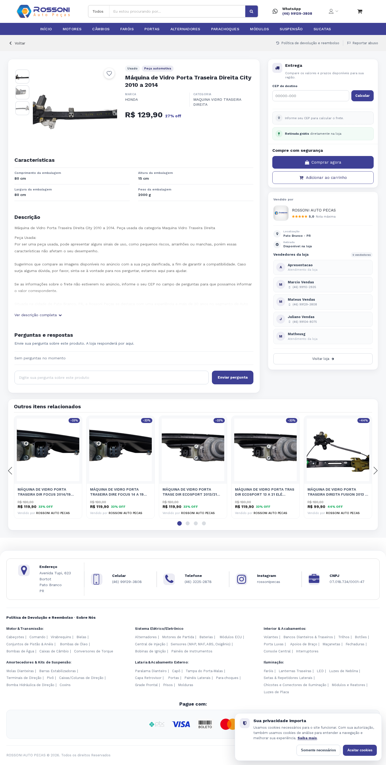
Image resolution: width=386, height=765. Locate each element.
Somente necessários (318, 750)
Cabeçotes (15, 637)
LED (320, 671)
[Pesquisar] (251, 11)
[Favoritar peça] (109, 73)
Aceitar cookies (359, 750)
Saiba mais (307, 738)
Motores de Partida (178, 637)
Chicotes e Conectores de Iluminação (295, 685)
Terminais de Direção (23, 678)
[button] (179, 523)
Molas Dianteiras (20, 671)
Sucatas (322, 29)
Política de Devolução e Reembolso (39, 617)
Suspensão (291, 29)
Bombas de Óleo (74, 644)
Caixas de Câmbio (54, 651)
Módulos (259, 29)
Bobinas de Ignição (150, 651)
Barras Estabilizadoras (57, 671)
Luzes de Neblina (343, 671)
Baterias (206, 637)
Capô (176, 671)
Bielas (81, 637)
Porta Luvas (274, 644)
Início (46, 29)
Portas (152, 29)
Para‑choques (227, 678)
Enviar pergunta (233, 377)
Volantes (271, 637)
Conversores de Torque (93, 651)
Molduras (185, 685)
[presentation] (10, 470)
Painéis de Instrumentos (191, 651)
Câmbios (100, 29)
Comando (37, 637)
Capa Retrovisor (148, 678)
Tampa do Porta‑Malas (204, 671)
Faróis (127, 29)
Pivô (50, 678)
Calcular (362, 96)
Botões (361, 637)
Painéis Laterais (197, 678)
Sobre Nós (86, 617)
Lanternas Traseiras (295, 671)
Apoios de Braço (303, 644)
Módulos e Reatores (348, 685)
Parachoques (225, 29)
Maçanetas (331, 644)
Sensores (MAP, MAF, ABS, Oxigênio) (201, 644)
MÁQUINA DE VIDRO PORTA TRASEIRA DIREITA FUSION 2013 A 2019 (337, 492)
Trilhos (344, 637)
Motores (72, 29)
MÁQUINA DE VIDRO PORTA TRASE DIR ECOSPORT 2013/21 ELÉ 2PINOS (190, 492)
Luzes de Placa (276, 692)
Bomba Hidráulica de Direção (30, 685)
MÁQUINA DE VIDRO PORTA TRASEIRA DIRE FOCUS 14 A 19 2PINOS (117, 492)
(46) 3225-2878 (198, 582)
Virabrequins (61, 637)
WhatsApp (291, 9)
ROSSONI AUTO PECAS (314, 210)
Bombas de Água (20, 651)
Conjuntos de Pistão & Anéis (29, 644)
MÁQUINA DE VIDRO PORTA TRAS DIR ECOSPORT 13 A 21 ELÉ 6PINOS (264, 492)
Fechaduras (355, 644)
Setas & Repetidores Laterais (288, 678)
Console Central (277, 651)
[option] (75, 108)
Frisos (168, 685)
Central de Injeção (150, 644)
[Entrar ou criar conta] (333, 11)
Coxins (65, 685)
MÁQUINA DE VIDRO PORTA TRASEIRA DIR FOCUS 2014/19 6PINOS (44, 492)
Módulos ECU (231, 637)
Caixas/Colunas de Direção (81, 678)
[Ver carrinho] (360, 11)
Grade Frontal (146, 685)
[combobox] (177, 11)
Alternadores (185, 29)
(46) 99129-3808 (297, 14)
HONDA (131, 99)
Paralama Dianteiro (151, 671)
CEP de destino (285, 86)
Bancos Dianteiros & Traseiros (308, 637)
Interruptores (307, 651)
